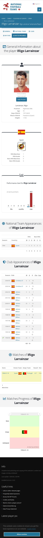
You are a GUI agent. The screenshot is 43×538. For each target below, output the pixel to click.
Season (4, 240)
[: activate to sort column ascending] (3, 275)
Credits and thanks (8, 500)
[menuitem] (24, 413)
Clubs (32, 31)
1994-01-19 (5, 373)
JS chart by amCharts (12, 192)
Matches (7, 35)
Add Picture (22, 99)
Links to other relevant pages (11, 491)
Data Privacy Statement (10, 509)
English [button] (37, 4)
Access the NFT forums (10, 497)
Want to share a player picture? (12, 503)
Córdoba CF (19, 281)
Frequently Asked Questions (11, 494)
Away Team (27, 368)
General (7, 31)
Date (4, 368)
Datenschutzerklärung (9, 506)
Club (12, 275)
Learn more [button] (31, 529)
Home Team (17, 368)
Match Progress (20, 35)
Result (36, 368)
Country (14, 240)
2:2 (35, 373)
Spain (17, 245)
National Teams (20, 31)
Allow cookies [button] (22, 534)
